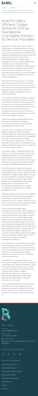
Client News (13, 7)
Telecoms (5, 389)
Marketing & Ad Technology (12, 371)
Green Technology (8, 368)
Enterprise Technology (10, 378)
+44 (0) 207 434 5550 (9, 336)
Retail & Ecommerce (9, 364)
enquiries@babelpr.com (11, 331)
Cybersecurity (7, 382)
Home (4, 7)
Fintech (4, 385)
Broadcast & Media (9, 375)
